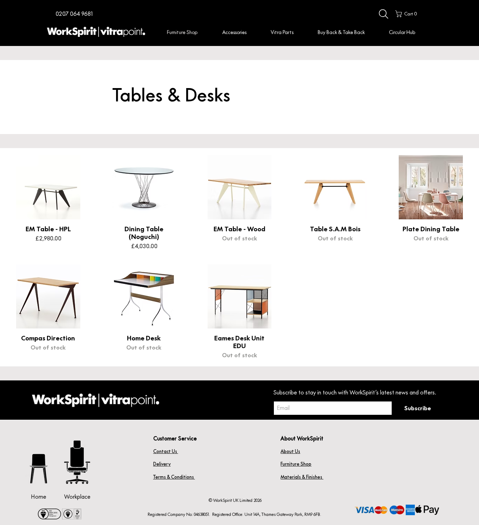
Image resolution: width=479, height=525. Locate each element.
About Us (290, 451)
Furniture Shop (296, 464)
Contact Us (165, 451)
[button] (74, 14)
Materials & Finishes (302, 477)
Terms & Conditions (174, 477)
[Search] (383, 13)
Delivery (162, 464)
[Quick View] (48, 187)
